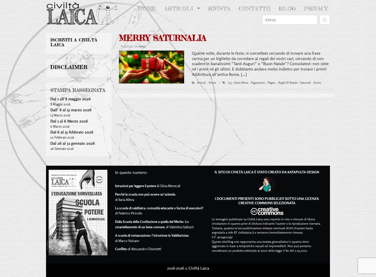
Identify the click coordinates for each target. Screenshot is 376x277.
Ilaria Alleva (241, 83)
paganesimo (258, 83)
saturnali (305, 83)
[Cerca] (324, 20)
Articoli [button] (179, 8)
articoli (201, 83)
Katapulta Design (303, 172)
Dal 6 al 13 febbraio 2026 (71, 132)
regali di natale (287, 83)
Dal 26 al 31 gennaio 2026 (72, 143)
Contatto (255, 8)
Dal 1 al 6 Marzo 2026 (69, 121)
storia (212, 83)
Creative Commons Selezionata (266, 203)
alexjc (142, 46)
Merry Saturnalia (162, 38)
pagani (271, 83)
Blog (287, 8)
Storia (317, 83)
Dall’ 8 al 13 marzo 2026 (71, 109)
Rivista (219, 8)
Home (148, 8)
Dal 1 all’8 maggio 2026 (70, 98)
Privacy (316, 8)
